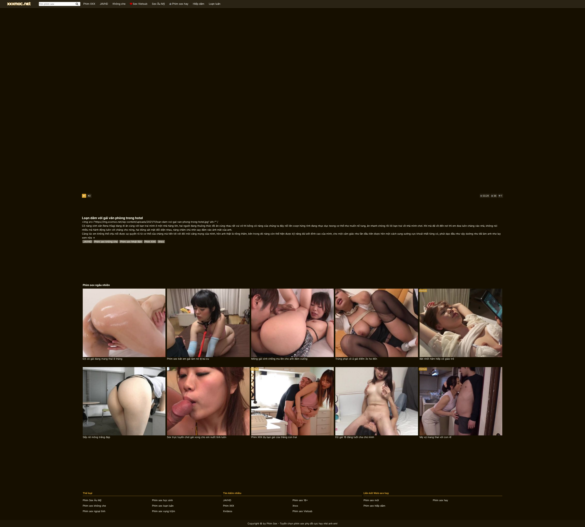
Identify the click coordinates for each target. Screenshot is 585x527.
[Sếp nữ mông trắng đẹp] (124, 401)
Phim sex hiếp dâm (374, 505)
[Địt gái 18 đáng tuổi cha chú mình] (377, 401)
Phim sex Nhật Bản (131, 241)
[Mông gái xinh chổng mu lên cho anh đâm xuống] (292, 323)
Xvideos (227, 511)
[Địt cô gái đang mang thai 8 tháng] (124, 323)
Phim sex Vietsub (302, 511)
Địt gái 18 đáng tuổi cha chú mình (354, 437)
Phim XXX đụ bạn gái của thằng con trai (274, 437)
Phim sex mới (371, 500)
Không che (119, 3)
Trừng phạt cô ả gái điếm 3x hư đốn (356, 358)
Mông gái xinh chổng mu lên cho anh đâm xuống (279, 358)
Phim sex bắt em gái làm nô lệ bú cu (188, 358)
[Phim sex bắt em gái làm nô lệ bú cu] (208, 323)
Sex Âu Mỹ (158, 3)
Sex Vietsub (140, 3)
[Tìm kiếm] (77, 4)
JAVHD (104, 3)
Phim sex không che (105, 241)
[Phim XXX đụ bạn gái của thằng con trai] (292, 401)
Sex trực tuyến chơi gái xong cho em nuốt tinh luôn (196, 437)
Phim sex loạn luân (163, 505)
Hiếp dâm (198, 3)
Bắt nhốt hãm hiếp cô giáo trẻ (437, 358)
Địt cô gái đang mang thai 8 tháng (102, 358)
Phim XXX (89, 3)
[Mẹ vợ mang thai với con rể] (461, 401)
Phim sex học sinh (162, 500)
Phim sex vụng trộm (163, 511)
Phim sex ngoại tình (94, 511)
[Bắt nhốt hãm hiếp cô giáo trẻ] (461, 323)
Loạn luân (214, 3)
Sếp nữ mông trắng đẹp (96, 437)
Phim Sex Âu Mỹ (92, 500)
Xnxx (161, 241)
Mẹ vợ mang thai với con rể (435, 437)
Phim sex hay (180, 3)
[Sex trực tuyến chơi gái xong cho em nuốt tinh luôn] (208, 401)
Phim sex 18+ (300, 500)
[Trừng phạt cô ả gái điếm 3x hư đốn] (377, 323)
